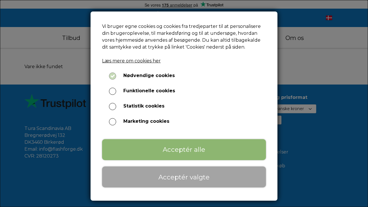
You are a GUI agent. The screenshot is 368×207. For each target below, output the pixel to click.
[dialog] (184, 103)
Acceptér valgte (184, 177)
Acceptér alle (184, 149)
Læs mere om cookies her (131, 61)
